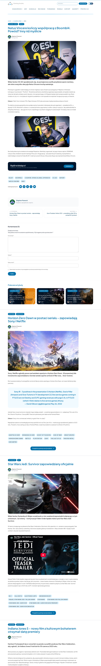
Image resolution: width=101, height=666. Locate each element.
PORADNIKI (51, 9)
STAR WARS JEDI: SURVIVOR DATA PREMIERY (43, 603)
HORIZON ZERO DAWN (16, 438)
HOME (9, 21)
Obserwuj (69, 166)
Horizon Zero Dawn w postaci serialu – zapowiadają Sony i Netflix (42, 319)
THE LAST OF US (56, 438)
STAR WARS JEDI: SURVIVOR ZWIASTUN (21, 606)
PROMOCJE (85, 9)
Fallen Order (16, 579)
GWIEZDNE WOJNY (45, 596)
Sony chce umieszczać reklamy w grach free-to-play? (29, 418)
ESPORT (67, 9)
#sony (61, 401)
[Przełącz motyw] (90, 4)
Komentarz (11, 235)
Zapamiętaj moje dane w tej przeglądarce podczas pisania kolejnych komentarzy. (29, 269)
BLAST (11, 177)
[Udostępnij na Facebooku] (20, 186)
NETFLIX (28, 438)
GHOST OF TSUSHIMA (44, 435)
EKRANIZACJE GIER (28, 435)
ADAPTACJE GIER (14, 435)
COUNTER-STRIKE (17, 21)
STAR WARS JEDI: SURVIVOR (18, 603)
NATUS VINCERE (14, 181)
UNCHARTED (13, 442)
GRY (25, 9)
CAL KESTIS (18, 596)
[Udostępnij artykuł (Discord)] (34, 186)
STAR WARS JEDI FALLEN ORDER (57, 599)
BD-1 (10, 596)
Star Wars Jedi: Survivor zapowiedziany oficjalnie (40, 464)
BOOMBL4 (19, 177)
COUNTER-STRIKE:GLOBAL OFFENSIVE (37, 177)
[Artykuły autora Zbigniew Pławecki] (12, 202)
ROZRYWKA (11, 624)
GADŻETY (75, 9)
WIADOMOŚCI (17, 9)
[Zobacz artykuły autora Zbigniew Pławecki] (9, 36)
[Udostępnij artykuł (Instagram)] (24, 186)
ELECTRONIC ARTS (31, 596)
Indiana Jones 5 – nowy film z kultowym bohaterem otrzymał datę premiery (42, 630)
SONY (46, 438)
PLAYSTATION (37, 438)
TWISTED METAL (69, 438)
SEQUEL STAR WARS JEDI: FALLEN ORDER (22, 599)
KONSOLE (32, 9)
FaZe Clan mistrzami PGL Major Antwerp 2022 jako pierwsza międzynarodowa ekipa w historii (40, 101)
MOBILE (60, 9)
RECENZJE (41, 9)
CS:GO (55, 177)
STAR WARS (41, 599)
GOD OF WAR (57, 435)
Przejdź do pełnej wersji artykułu (42, 448)
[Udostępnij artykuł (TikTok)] (27, 186)
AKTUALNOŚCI (12, 460)
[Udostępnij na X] (31, 186)
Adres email (11, 262)
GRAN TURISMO (69, 435)
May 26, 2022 (56, 404)
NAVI (23, 181)
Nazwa (10, 255)
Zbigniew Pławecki (17, 36)
